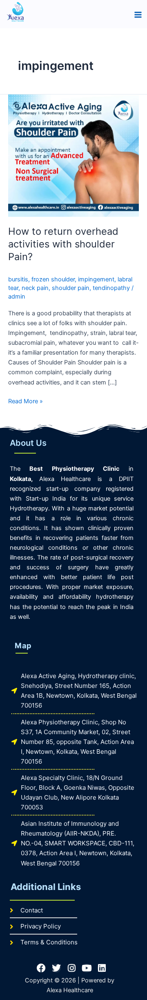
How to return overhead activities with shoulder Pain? (63, 244)
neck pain (35, 288)
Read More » (25, 400)
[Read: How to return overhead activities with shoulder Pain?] (73, 155)
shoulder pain (70, 288)
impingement (96, 279)
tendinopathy (111, 288)
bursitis (18, 279)
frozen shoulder (53, 279)
